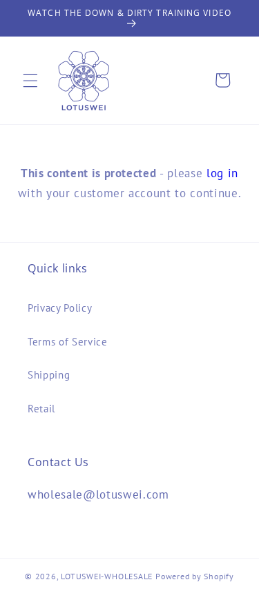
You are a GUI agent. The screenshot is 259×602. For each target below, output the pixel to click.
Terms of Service (68, 341)
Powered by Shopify (194, 576)
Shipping (49, 374)
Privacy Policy (60, 307)
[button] (30, 80)
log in (222, 173)
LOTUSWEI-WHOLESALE (107, 576)
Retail (41, 408)
